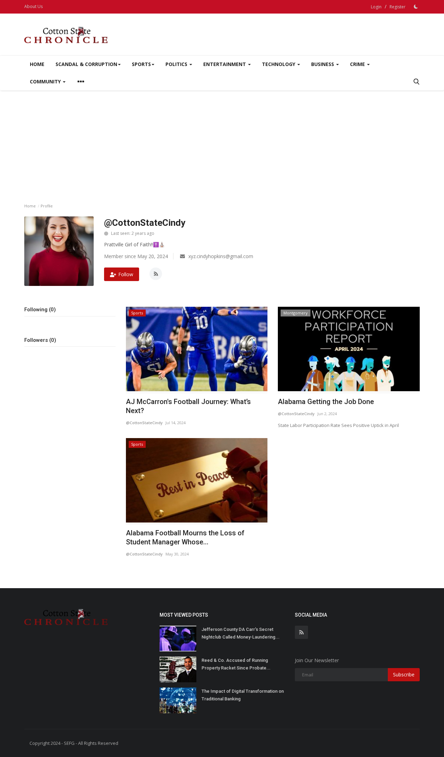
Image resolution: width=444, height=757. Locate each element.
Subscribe (404, 674)
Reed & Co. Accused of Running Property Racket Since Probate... (236, 664)
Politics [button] (177, 64)
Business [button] (323, 64)
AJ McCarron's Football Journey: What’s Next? (188, 406)
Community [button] (46, 81)
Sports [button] (141, 64)
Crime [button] (358, 64)
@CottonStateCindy (144, 422)
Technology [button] (279, 64)
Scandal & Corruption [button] (86, 64)
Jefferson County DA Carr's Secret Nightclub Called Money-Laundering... (241, 633)
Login (376, 7)
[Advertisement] (222, 142)
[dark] (416, 6)
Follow (125, 274)
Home (37, 64)
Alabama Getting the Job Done (326, 401)
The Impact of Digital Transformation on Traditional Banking (243, 695)
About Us (33, 6)
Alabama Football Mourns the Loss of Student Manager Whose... (185, 537)
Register (397, 7)
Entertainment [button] (225, 64)
